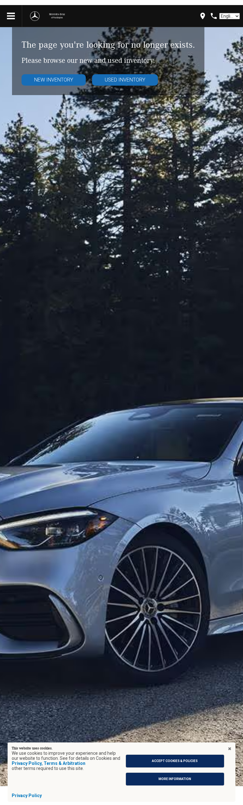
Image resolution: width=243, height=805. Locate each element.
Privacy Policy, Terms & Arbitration (48, 763)
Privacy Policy (27, 795)
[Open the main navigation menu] (11, 16)
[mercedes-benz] (35, 16)
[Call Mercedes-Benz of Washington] (214, 16)
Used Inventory (125, 80)
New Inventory (53, 80)
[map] (203, 16)
